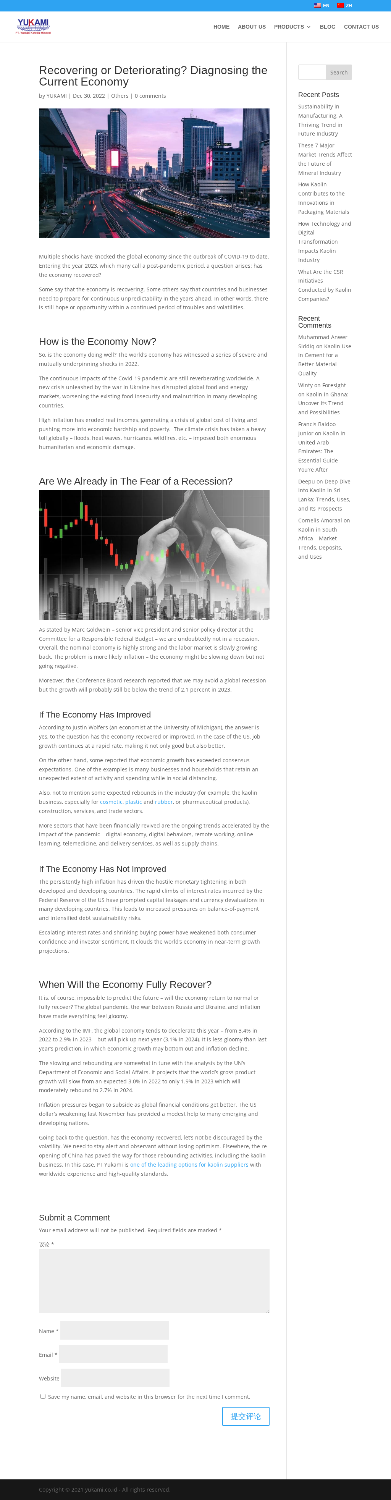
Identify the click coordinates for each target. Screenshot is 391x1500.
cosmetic (111, 801)
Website (49, 1378)
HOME (221, 27)
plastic (133, 801)
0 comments (150, 95)
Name (49, 1331)
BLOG (328, 27)
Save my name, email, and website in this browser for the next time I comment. (149, 1396)
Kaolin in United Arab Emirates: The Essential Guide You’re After (322, 451)
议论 (46, 1244)
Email (48, 1354)
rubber (164, 801)
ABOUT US (252, 27)
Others (120, 95)
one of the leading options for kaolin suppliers (189, 1164)
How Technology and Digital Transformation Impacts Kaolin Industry (324, 241)
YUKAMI (57, 95)
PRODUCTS (289, 27)
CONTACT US (361, 27)
